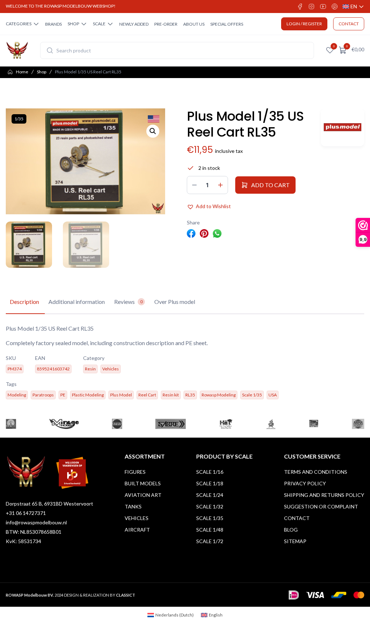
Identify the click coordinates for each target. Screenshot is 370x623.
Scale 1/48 (209, 530)
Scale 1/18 (209, 483)
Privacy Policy (305, 483)
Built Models (143, 483)
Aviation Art (143, 495)
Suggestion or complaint (321, 506)
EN (353, 6)
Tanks (133, 506)
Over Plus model (174, 301)
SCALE (99, 23)
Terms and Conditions (315, 472)
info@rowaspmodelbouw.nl (36, 522)
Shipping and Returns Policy (324, 495)
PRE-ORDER (165, 24)
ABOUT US (194, 24)
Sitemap (295, 541)
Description (24, 301)
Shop (41, 71)
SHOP (73, 23)
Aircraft (137, 530)
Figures (135, 472)
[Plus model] (342, 127)
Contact (297, 518)
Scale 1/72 (209, 541)
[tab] (24, 302)
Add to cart (270, 184)
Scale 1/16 (209, 472)
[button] (152, 131)
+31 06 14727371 (26, 513)
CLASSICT (125, 595)
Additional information (76, 301)
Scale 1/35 (209, 518)
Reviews (128, 301)
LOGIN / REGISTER (304, 23)
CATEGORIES (18, 23)
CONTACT (349, 23)
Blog (291, 530)
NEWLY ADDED (134, 24)
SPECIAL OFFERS (226, 24)
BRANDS (53, 24)
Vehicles (137, 518)
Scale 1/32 (209, 506)
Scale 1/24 (209, 495)
